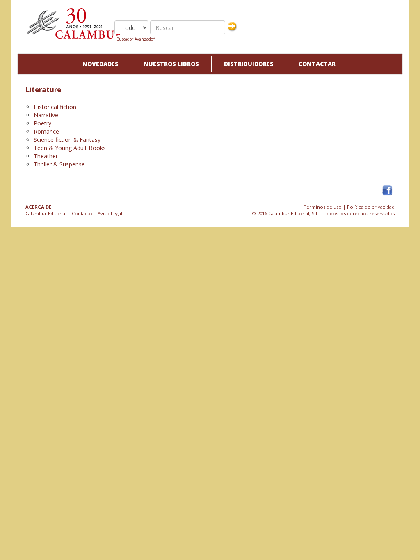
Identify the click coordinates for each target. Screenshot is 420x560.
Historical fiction (55, 107)
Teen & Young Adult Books (70, 148)
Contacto (82, 213)
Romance (46, 131)
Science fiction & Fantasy (67, 139)
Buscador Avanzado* (135, 39)
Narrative (46, 115)
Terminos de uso (323, 207)
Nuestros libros (171, 64)
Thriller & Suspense (59, 164)
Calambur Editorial (45, 213)
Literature (43, 89)
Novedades (100, 64)
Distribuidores (249, 64)
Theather (46, 156)
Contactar (317, 64)
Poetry (42, 123)
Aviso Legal (110, 213)
